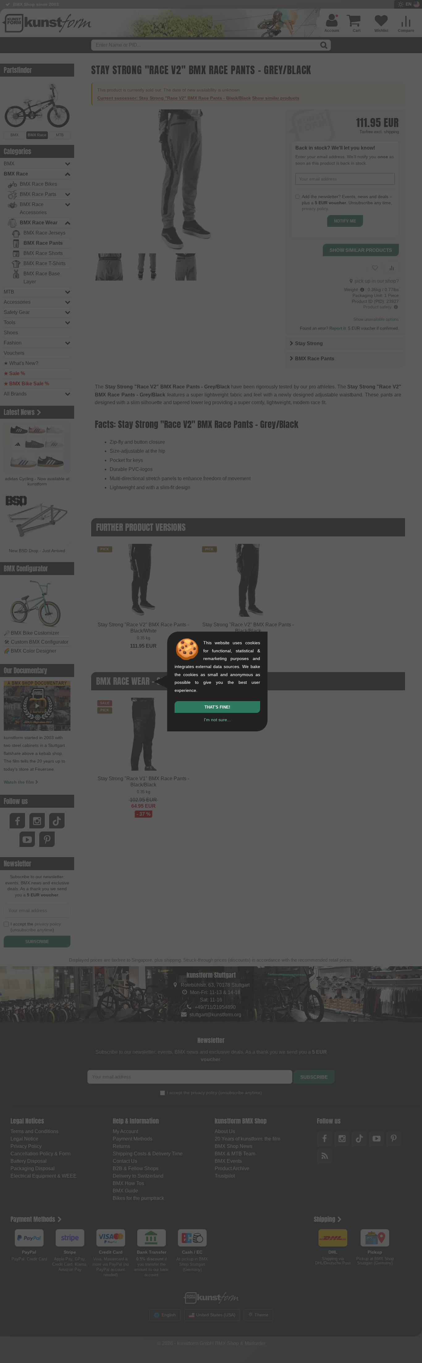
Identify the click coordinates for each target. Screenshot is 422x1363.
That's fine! (217, 707)
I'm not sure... (217, 719)
